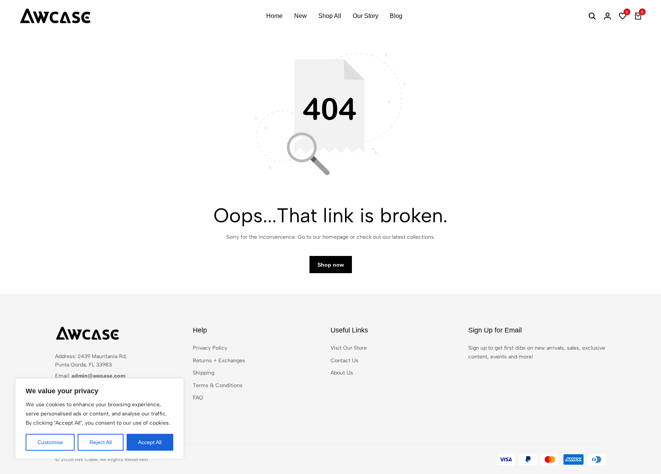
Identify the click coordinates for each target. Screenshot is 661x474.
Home (274, 16)
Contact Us (344, 360)
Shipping (203, 373)
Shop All (329, 16)
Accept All (149, 442)
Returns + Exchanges (219, 360)
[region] (99, 418)
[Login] (607, 16)
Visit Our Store (348, 348)
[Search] (592, 16)
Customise (50, 442)
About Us (341, 373)
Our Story (365, 16)
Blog (396, 16)
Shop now (330, 265)
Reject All (101, 442)
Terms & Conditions (218, 385)
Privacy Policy (210, 348)
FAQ (198, 397)
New (300, 16)
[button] (622, 16)
